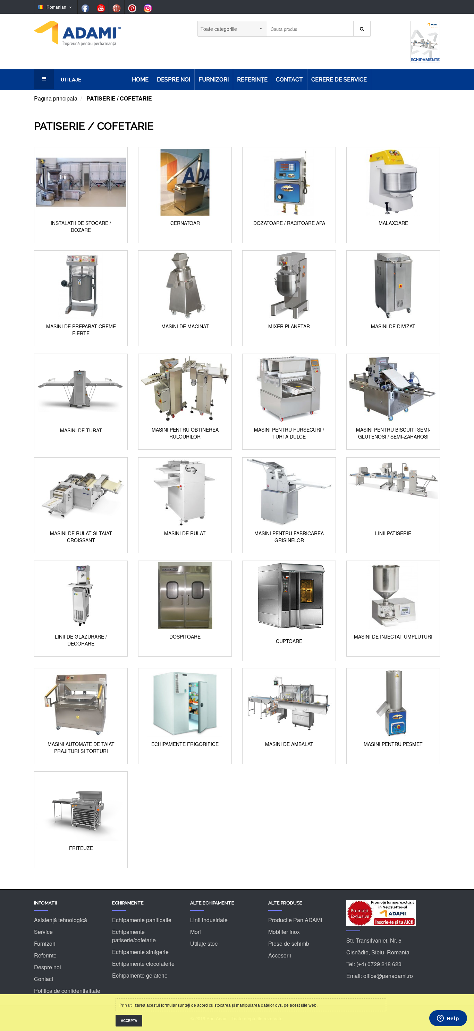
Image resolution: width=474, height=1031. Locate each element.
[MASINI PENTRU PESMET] (393, 702)
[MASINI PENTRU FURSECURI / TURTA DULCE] (289, 388)
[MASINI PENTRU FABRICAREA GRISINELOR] (289, 491)
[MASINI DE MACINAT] (185, 284)
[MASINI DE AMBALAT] (289, 702)
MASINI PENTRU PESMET (393, 744)
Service (43, 932)
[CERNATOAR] (185, 181)
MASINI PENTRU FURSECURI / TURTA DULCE (289, 433)
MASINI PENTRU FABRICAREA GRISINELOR (289, 537)
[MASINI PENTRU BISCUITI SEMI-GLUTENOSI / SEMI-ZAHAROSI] (393, 388)
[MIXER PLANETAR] (289, 284)
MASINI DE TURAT (81, 430)
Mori (195, 932)
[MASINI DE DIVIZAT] (393, 284)
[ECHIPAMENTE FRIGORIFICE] (185, 702)
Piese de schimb (288, 943)
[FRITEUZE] (81, 806)
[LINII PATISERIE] (393, 491)
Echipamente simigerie (140, 952)
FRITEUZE (81, 848)
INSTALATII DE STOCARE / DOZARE (81, 226)
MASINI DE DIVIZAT (393, 326)
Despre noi (47, 967)
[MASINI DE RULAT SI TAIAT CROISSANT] (81, 491)
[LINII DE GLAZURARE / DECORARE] (81, 595)
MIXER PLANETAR (289, 326)
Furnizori (45, 943)
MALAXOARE (393, 223)
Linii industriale (209, 920)
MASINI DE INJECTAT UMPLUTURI (393, 636)
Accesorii (279, 955)
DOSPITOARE (185, 636)
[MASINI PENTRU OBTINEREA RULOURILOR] (185, 388)
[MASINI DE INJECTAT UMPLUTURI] (393, 595)
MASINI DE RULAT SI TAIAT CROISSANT (81, 537)
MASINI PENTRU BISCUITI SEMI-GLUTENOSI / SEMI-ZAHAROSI (393, 433)
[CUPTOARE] (289, 597)
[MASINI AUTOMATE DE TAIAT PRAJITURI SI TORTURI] (81, 702)
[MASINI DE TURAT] (81, 388)
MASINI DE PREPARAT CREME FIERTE (81, 330)
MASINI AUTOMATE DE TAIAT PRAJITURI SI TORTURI (81, 747)
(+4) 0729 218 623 (378, 964)
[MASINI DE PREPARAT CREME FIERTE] (81, 284)
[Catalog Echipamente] (425, 40)
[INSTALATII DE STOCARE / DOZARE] (81, 181)
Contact (43, 979)
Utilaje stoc (204, 943)
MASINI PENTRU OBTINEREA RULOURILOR (185, 433)
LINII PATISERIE (393, 533)
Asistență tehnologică (60, 920)
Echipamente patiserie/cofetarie (134, 936)
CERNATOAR (185, 223)
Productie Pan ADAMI (295, 920)
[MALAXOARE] (393, 181)
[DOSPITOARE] (185, 595)
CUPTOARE (289, 641)
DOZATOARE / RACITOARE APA (289, 223)
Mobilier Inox (284, 932)
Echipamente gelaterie (140, 975)
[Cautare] (362, 29)
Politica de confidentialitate (67, 991)
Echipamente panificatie (141, 920)
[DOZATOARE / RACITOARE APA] (289, 181)
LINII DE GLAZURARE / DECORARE (81, 640)
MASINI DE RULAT (185, 533)
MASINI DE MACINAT (185, 326)
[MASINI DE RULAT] (185, 491)
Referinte (45, 955)
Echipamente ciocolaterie (143, 964)
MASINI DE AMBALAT (289, 744)
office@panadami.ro (388, 976)
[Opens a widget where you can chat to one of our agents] (448, 1019)
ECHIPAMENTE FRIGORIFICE (185, 744)
